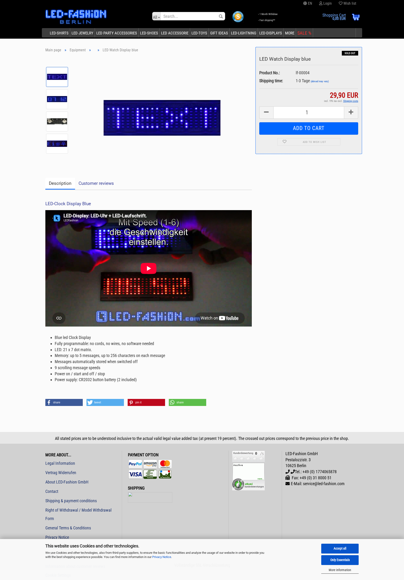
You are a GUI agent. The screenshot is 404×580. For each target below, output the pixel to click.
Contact (51, 491)
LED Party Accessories (116, 33)
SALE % (304, 33)
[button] (64, 402)
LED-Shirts (59, 33)
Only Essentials (340, 560)
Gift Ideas (219, 33)
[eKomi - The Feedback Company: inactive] (248, 470)
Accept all (340, 548)
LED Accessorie (174, 33)
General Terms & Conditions (68, 527)
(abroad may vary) (320, 81)
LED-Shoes (149, 33)
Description (60, 183)
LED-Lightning (243, 33)
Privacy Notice (161, 557)
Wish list (349, 3)
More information (340, 570)
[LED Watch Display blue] (162, 110)
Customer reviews (96, 183)
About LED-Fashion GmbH (66, 482)
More (289, 33)
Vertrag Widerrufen (60, 472)
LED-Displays (270, 33)
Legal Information (60, 463)
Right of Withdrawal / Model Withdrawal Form (78, 514)
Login (327, 3)
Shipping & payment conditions (71, 500)
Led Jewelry (82, 33)
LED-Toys (199, 33)
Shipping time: (271, 80)
